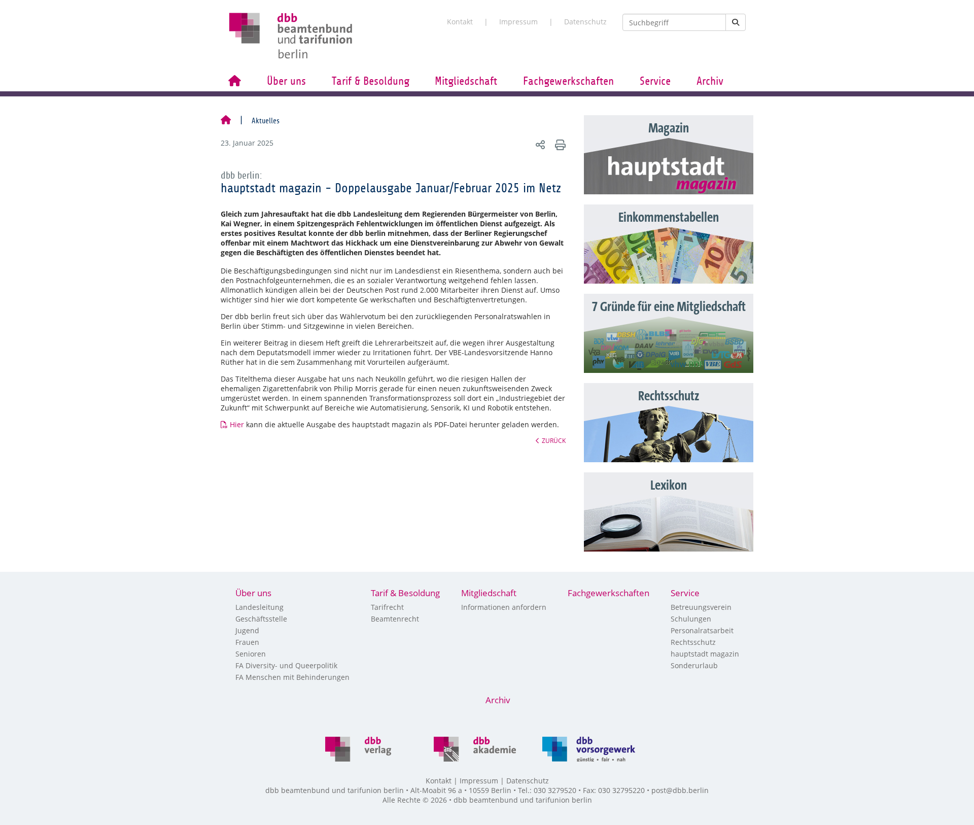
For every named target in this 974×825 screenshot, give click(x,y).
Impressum (518, 21)
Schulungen (691, 619)
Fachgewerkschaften (568, 81)
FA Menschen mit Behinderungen (292, 677)
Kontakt (460, 21)
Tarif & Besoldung (370, 81)
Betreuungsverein (701, 607)
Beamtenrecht (395, 619)
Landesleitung (259, 607)
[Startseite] (226, 121)
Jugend (247, 630)
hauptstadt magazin (705, 654)
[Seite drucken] (559, 144)
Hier (237, 424)
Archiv (710, 81)
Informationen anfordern (503, 607)
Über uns (286, 81)
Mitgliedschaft (466, 81)
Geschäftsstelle (261, 619)
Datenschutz (585, 21)
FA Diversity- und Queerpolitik (286, 665)
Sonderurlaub (694, 665)
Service (655, 81)
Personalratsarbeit (702, 630)
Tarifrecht (387, 607)
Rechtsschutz (693, 642)
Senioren (250, 654)
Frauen (247, 642)
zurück (554, 440)
